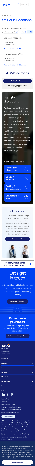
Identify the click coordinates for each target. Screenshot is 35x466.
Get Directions (21, 49)
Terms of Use (5, 402)
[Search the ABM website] (18, 4)
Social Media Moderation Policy (10, 412)
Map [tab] (23, 32)
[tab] (17, 81)
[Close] (33, 444)
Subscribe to (17, 336)
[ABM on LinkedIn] (3, 394)
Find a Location (5, 351)
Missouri (14, 28)
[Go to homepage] (6, 4)
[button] (24, 4)
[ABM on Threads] (12, 394)
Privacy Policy (5, 399)
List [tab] (29, 32)
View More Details (9, 49)
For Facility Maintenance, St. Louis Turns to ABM (14, 264)
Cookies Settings (8, 416)
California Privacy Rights (8, 404)
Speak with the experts (17, 301)
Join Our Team (5, 354)
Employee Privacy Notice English (11, 407)
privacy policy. (11, 458)
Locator (5, 28)
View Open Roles (17, 239)
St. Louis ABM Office (14, 38)
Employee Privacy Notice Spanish (11, 409)
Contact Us (4, 348)
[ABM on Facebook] (8, 394)
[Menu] (30, 4)
